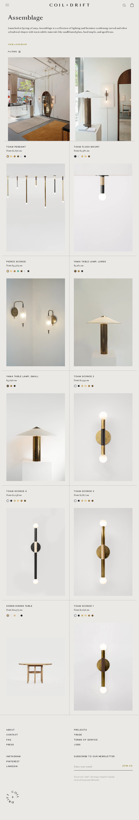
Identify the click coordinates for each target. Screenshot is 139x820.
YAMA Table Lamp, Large (90, 261)
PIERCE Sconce (16, 261)
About (10, 730)
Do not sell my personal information (86, 780)
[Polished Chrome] (21, 156)
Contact (12, 735)
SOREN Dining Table (19, 606)
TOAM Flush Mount (87, 147)
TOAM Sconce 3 (84, 491)
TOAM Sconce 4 (16, 491)
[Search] (124, 5)
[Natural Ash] (15, 615)
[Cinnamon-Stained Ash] (11, 615)
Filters (13, 52)
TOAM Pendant (16, 147)
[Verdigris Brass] (18, 271)
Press (10, 745)
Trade (78, 735)
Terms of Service (86, 740)
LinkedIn (12, 766)
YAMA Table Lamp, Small (22, 376)
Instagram (13, 756)
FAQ (8, 740)
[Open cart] (132, 5)
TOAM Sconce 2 (84, 376)
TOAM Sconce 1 (84, 606)
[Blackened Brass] (28, 271)
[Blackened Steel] (25, 156)
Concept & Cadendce (107, 777)
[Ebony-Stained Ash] (21, 615)
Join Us (127, 766)
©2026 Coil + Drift (81, 777)
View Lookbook (17, 44)
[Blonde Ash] (18, 615)
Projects (80, 730)
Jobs (77, 745)
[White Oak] (8, 615)
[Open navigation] (7, 5)
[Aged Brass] (18, 156)
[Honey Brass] (15, 156)
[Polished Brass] (11, 156)
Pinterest (13, 761)
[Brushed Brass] (8, 156)
